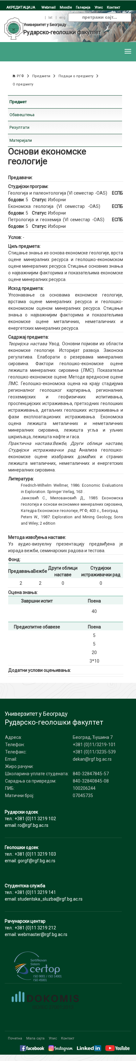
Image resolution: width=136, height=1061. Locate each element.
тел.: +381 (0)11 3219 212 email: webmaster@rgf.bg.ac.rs (36, 928)
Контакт (113, 7)
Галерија (83, 7)
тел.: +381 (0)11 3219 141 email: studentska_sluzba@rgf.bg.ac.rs (44, 892)
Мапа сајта (35, 1038)
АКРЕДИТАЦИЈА (20, 7)
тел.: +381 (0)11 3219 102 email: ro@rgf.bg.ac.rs (30, 818)
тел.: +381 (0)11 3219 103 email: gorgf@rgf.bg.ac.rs (30, 854)
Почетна (15, 1038)
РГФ (20, 76)
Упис (99, 7)
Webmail (48, 7)
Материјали (20, 140)
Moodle (66, 7)
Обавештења (21, 114)
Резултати (19, 127)
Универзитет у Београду (44, 24)
